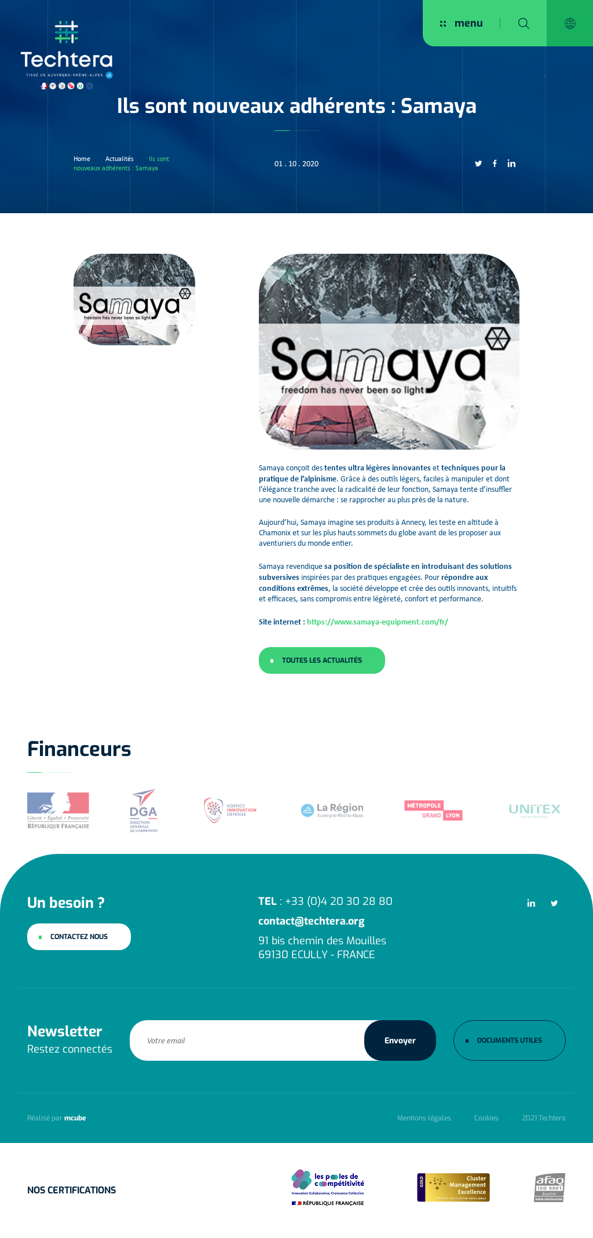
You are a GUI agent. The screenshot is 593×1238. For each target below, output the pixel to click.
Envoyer (400, 1040)
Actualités (119, 158)
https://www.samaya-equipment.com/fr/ (377, 621)
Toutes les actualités (322, 660)
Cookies (486, 1118)
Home (82, 158)
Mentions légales (424, 1118)
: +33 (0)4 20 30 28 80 (325, 901)
